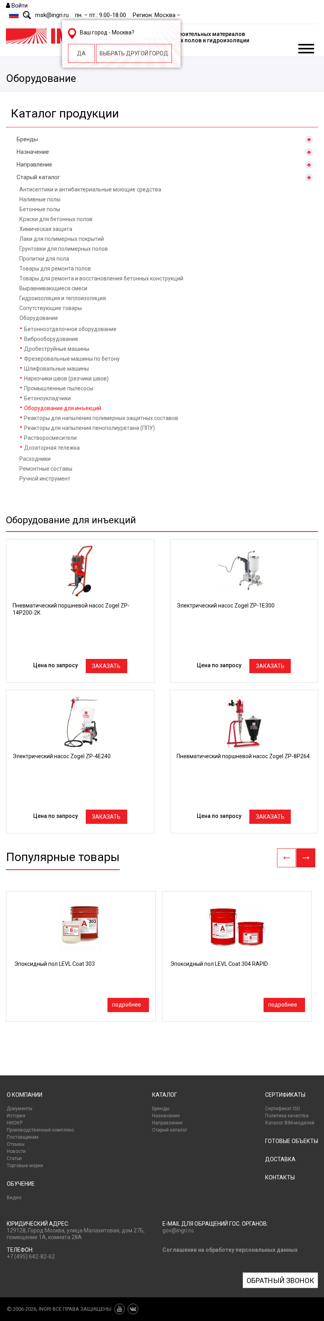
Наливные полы (39, 199)
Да (81, 53)
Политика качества (287, 1115)
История (16, 1115)
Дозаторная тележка (52, 448)
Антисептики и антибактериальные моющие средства (90, 189)
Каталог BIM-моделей (290, 1123)
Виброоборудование (51, 339)
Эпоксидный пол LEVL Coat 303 (54, 964)
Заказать (106, 666)
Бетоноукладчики (47, 398)
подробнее (126, 1004)
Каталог (164, 1095)
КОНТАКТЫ (280, 1177)
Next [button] (305, 857)
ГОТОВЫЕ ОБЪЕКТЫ (291, 1141)
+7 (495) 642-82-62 (31, 1256)
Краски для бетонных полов (55, 219)
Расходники (35, 459)
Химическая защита (45, 229)
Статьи (14, 1158)
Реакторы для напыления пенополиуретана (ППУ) (89, 428)
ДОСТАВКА (280, 1159)
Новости (16, 1151)
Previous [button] (286, 857)
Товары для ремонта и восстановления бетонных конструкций (101, 278)
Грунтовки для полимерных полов (63, 249)
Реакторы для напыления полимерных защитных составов (101, 418)
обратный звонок (280, 1280)
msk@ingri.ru (52, 15)
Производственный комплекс (40, 1130)
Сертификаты (285, 1095)
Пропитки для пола (44, 258)
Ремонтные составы (45, 469)
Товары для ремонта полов (55, 268)
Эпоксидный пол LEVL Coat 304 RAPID (219, 964)
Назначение (33, 151)
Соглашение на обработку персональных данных (230, 1250)
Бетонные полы (39, 209)
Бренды (27, 139)
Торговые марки (25, 1165)
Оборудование (38, 318)
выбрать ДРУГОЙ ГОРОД (134, 53)
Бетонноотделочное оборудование (70, 329)
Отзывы (15, 1144)
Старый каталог (38, 177)
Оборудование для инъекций (62, 408)
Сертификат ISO (282, 1108)
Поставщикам (22, 1137)
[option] (81, 956)
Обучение (21, 1184)
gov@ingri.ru (178, 1230)
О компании (24, 1095)
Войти (19, 5)
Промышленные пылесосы (58, 388)
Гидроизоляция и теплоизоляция (62, 298)
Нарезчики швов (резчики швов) (66, 378)
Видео (14, 1197)
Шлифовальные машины (56, 368)
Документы (19, 1108)
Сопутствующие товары (50, 308)
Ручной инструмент (44, 478)
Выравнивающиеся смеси (53, 288)
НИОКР (15, 1123)
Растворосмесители (50, 438)
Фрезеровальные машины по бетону (72, 359)
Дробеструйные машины (56, 349)
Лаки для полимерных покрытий (61, 239)
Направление (34, 164)
